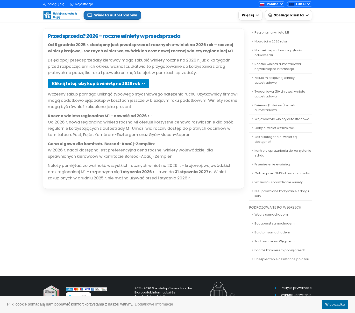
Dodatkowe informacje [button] (154, 304)
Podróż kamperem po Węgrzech (280, 250)
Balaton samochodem (272, 232)
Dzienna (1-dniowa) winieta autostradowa (276, 107)
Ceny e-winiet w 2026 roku (275, 128)
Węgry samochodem (271, 214)
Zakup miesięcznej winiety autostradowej (275, 80)
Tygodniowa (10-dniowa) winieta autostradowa (280, 93)
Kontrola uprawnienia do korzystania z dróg (283, 153)
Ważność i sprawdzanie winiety (279, 182)
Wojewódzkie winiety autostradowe (282, 119)
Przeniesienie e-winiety (273, 164)
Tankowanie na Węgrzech (275, 241)
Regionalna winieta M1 (272, 32)
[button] (250, 15)
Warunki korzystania (296, 295)
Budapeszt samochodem (275, 223)
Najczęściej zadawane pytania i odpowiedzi (279, 52)
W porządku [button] (335, 304)
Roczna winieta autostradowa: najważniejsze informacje (278, 66)
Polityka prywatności (296, 288)
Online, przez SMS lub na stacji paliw (282, 173)
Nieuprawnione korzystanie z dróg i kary (282, 193)
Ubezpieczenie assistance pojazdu (282, 259)
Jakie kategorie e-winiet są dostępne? (276, 139)
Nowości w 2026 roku (271, 41)
